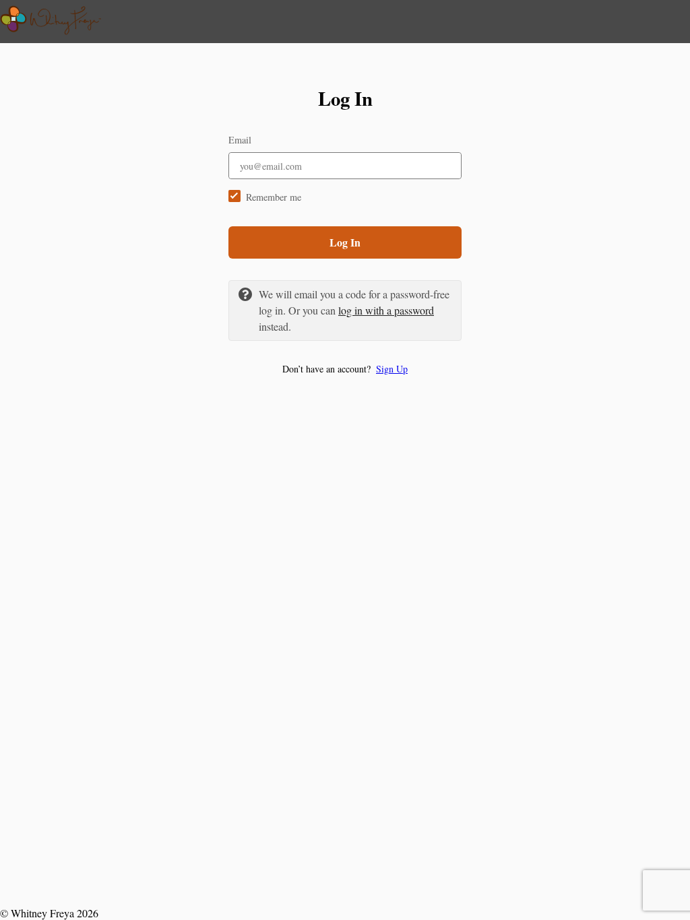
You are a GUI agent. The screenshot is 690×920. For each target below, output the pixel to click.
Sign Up (392, 368)
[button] (345, 368)
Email (239, 139)
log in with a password (386, 310)
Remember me (273, 197)
